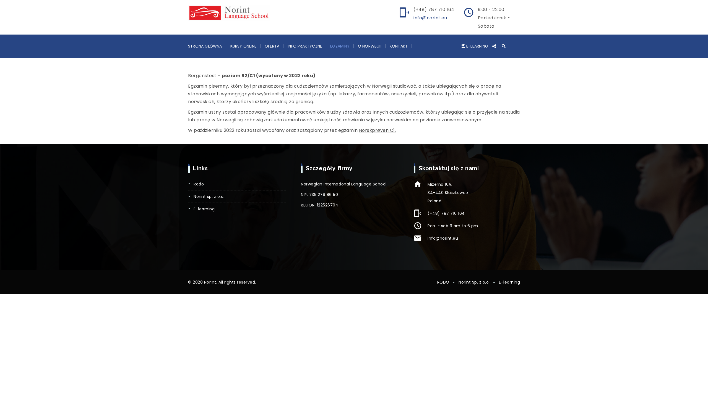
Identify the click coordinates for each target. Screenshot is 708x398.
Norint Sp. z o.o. (209, 196)
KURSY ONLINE (243, 46)
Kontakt (399, 46)
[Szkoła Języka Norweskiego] (229, 13)
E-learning (477, 46)
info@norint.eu (430, 18)
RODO (199, 184)
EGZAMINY (340, 46)
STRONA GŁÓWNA (205, 46)
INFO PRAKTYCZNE (305, 46)
